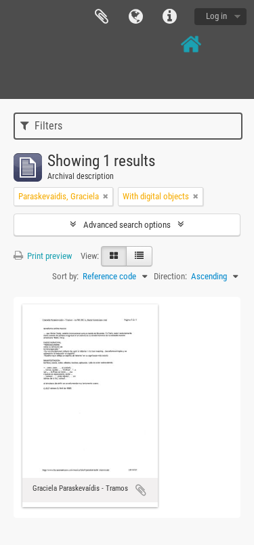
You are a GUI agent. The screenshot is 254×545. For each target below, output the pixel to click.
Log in (216, 16)
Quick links (169, 17)
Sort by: (65, 276)
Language (135, 17)
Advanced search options (127, 225)
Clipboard (102, 17)
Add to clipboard (141, 490)
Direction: (170, 276)
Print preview (48, 256)
